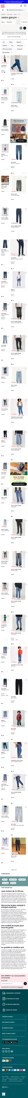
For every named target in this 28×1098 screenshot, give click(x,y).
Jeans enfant (13, 879)
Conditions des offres (15, 1076)
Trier (3, 42)
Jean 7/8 (5, 879)
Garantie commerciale (13, 1079)
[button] (25, 5)
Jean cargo (5, 883)
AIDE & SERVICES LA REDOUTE (8, 1022)
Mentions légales (5, 1076)
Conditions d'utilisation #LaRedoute (15, 1081)
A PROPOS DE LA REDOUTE (7, 1016)
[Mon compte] (21, 5)
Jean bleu (13, 883)
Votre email (4, 980)
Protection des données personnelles (13, 1078)
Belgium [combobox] (6, 1087)
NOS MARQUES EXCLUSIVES (7, 1028)
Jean (19, 14)
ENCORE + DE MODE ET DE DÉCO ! (9, 1033)
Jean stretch (22, 879)
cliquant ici (20, 987)
